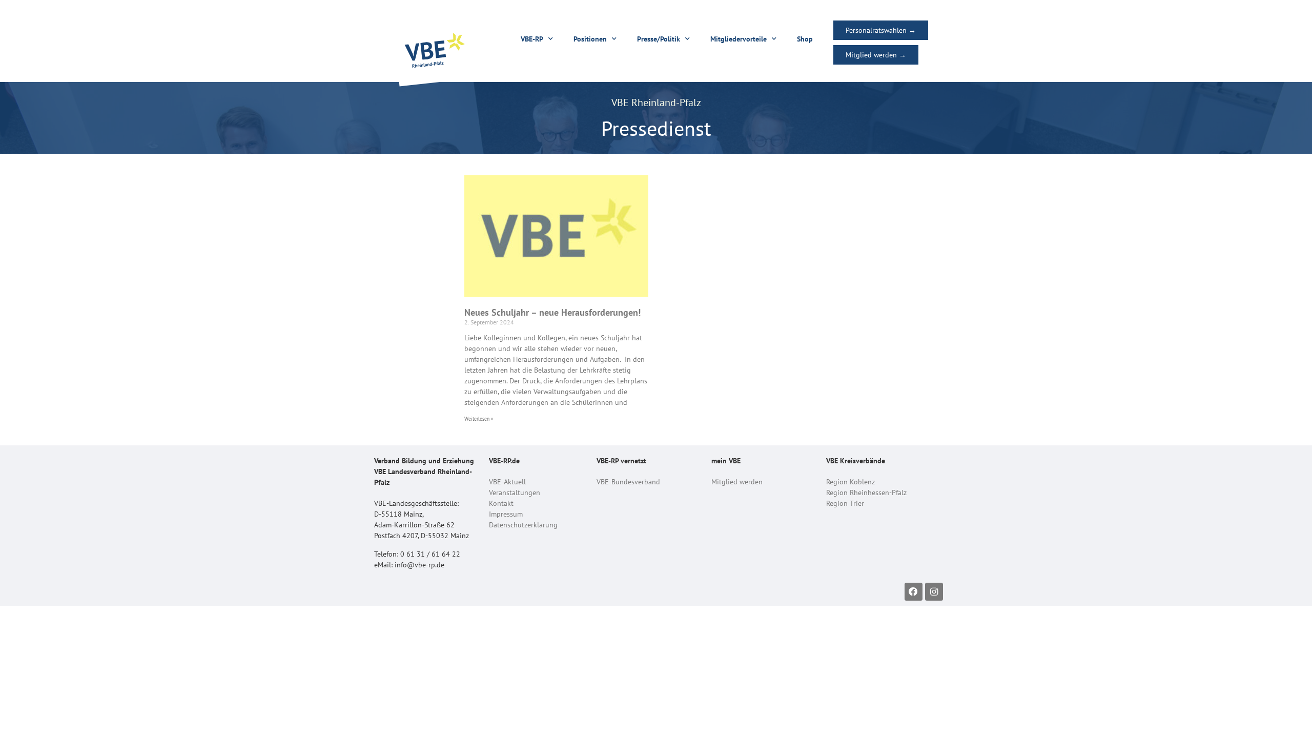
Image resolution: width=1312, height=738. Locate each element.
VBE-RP (532, 39)
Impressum (506, 514)
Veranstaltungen (514, 492)
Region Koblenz (850, 481)
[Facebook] (913, 592)
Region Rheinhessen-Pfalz (866, 492)
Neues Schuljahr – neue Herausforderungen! (552, 312)
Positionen (590, 39)
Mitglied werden (737, 481)
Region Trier (845, 503)
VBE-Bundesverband (628, 481)
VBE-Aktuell (507, 481)
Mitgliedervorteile (738, 39)
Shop (805, 39)
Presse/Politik (658, 39)
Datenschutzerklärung (523, 524)
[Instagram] (934, 592)
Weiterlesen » (479, 418)
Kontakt (501, 503)
